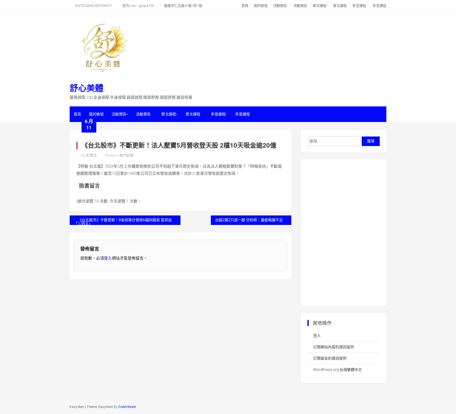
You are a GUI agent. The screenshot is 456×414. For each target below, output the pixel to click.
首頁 (244, 6)
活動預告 (300, 6)
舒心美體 (86, 88)
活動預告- (280, 6)
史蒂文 (91, 155)
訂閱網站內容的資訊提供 (333, 347)
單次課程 (340, 6)
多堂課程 (379, 6)
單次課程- (320, 6)
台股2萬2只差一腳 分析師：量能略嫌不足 (249, 220)
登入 (108, 258)
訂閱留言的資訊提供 (329, 358)
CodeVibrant (127, 407)
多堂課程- (359, 6)
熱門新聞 (126, 155)
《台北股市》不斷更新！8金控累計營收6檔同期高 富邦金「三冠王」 (123, 221)
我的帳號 (261, 6)
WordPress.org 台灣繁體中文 (337, 370)
